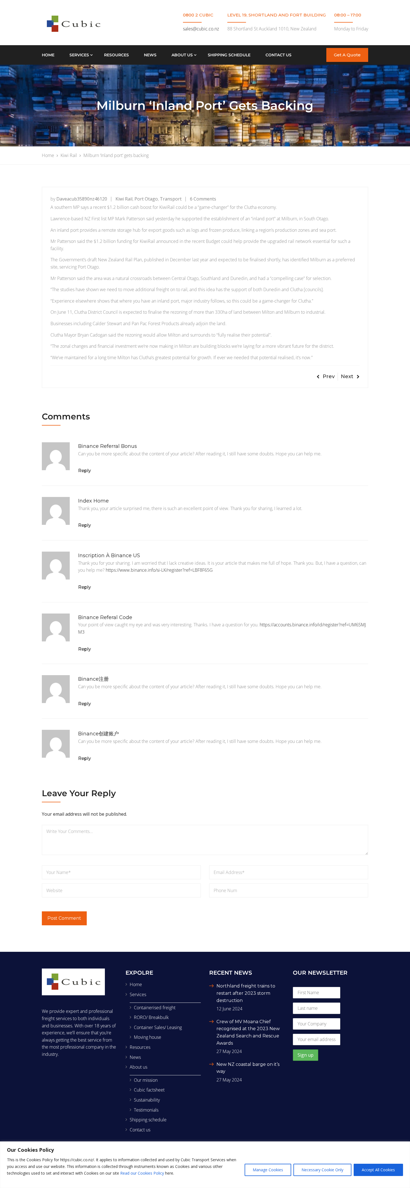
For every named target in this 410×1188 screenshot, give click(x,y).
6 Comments (203, 199)
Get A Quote (347, 54)
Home (48, 54)
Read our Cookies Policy (142, 1173)
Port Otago (146, 199)
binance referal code (105, 617)
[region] (205, 1164)
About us (182, 54)
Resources (116, 54)
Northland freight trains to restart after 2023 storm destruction (245, 993)
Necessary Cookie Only (322, 1169)
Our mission (146, 1080)
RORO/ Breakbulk (151, 1017)
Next (347, 376)
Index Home (93, 501)
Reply (84, 470)
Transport (171, 199)
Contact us (278, 54)
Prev (329, 376)
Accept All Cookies (378, 1169)
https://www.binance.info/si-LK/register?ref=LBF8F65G (159, 570)
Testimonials (146, 1110)
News (150, 54)
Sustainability (147, 1100)
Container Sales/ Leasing (158, 1027)
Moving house (147, 1037)
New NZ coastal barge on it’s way (247, 1068)
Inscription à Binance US (109, 555)
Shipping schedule (229, 54)
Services (79, 54)
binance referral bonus (107, 446)
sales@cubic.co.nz (201, 29)
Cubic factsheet (149, 1090)
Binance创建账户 (98, 734)
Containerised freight (154, 1008)
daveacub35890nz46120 (81, 199)
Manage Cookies (268, 1169)
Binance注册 (93, 679)
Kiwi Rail (123, 199)
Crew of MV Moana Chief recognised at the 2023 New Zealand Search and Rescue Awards (248, 1032)
